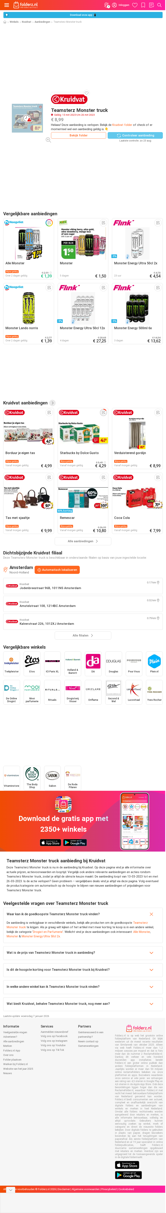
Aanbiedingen (42, 21)
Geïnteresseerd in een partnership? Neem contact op (90, 1037)
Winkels (14, 21)
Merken (7, 1045)
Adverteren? (10, 1036)
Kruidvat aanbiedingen (25, 402)
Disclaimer (64, 1189)
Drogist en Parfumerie (48, 932)
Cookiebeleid (126, 1189)
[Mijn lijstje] (151, 5)
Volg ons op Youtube (53, 1045)
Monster (12, 936)
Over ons (8, 1055)
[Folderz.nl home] (25, 5)
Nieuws (7, 1073)
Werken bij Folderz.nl (15, 1064)
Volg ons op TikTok (52, 1049)
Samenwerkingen (88, 1045)
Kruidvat (26, 21)
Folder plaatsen (12, 1059)
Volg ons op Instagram (54, 1040)
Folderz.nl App (11, 1050)
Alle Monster (141, 932)
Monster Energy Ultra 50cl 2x (41, 936)
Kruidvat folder (122, 125)
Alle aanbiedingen (13, 1041)
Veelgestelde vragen (15, 1032)
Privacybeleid (109, 1189)
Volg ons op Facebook (54, 1036)
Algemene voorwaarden (85, 1189)
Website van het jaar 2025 (18, 1068)
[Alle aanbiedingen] (52, 403)
